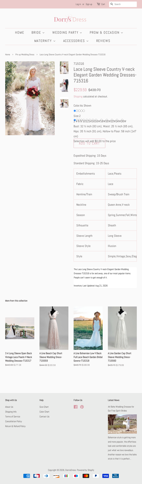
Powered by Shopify (85, 470)
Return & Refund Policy (15, 426)
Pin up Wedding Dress (24, 54)
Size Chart (44, 406)
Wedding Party (66, 32)
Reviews (103, 41)
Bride (37, 32)
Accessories (74, 41)
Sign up (89, 4)
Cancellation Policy (13, 421)
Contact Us (44, 416)
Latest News (113, 400)
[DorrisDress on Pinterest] (82, 407)
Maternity (43, 41)
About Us (9, 406)
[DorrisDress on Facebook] (76, 407)
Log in (78, 4)
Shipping (78, 96)
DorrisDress (70, 470)
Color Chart (44, 411)
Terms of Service (12, 416)
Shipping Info (10, 411)
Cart (103, 4)
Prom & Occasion (105, 32)
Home (19, 32)
